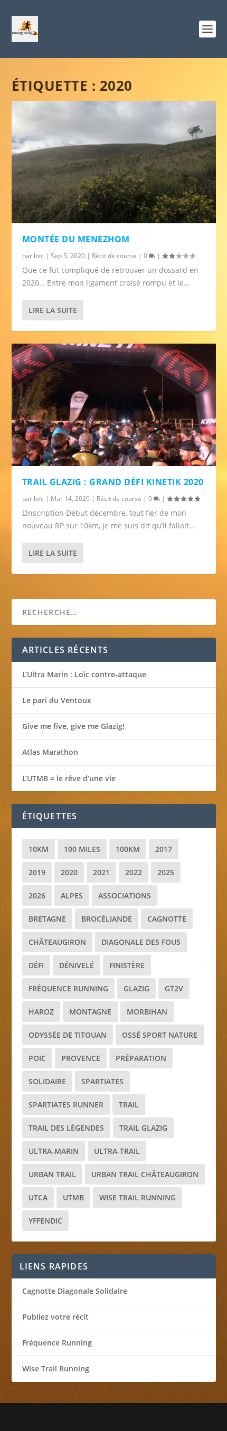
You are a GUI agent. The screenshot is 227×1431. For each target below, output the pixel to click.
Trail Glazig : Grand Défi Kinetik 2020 (113, 482)
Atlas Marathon (50, 752)
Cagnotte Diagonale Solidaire (74, 1291)
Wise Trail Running (137, 1197)
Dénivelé (76, 965)
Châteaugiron (57, 942)
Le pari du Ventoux (56, 700)
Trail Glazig (143, 1128)
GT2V (174, 988)
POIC (37, 1058)
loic (39, 255)
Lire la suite (53, 310)
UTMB (73, 1197)
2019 (37, 872)
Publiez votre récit (55, 1317)
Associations (124, 895)
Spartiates (102, 1081)
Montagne (90, 1012)
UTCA (38, 1197)
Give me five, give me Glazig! (73, 726)
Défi (36, 965)
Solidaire (47, 1081)
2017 (163, 849)
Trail (129, 1105)
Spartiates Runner (66, 1105)
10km (39, 849)
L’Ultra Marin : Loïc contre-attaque (84, 674)
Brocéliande (106, 919)
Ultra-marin (54, 1151)
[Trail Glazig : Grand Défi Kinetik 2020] (114, 405)
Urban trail (52, 1174)
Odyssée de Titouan (68, 1035)
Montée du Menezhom (76, 239)
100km (128, 849)
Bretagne (47, 919)
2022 (133, 872)
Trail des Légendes (66, 1128)
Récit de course (114, 255)
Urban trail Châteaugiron (144, 1174)
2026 (37, 895)
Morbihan (147, 1012)
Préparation (141, 1058)
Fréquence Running (68, 988)
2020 (69, 872)
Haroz (41, 1012)
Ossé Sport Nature (159, 1035)
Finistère (127, 965)
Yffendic (45, 1221)
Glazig (136, 988)
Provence (80, 1058)
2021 (101, 872)
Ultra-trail (117, 1151)
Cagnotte (166, 919)
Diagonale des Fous (141, 942)
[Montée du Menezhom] (114, 162)
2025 (165, 872)
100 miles (82, 849)
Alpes (72, 895)
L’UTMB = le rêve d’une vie (69, 778)
